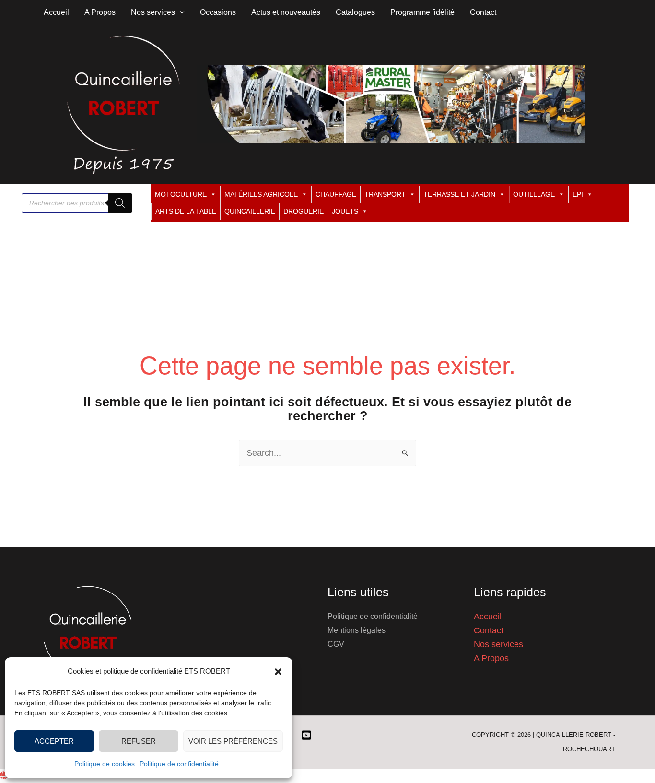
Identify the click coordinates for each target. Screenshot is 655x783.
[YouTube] (306, 735)
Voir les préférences (233, 741)
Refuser (138, 741)
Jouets (345, 211)
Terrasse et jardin (459, 194)
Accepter (54, 741)
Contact (488, 630)
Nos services (498, 644)
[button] (278, 671)
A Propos (491, 658)
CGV (336, 644)
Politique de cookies (104, 764)
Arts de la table (185, 211)
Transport (385, 194)
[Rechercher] (120, 203)
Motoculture (181, 194)
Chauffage (336, 194)
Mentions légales (357, 630)
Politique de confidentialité (179, 764)
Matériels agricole (261, 194)
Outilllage (534, 194)
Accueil (488, 616)
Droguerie (303, 211)
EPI (578, 194)
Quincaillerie (249, 211)
